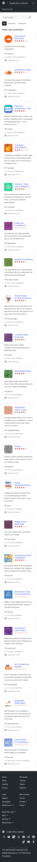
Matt (5, 815)
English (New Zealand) (15, 832)
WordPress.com (9, 812)
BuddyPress (7, 823)
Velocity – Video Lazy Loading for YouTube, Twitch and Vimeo (23, 185)
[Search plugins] (30, 17)
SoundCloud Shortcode (19, 37)
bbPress (6, 819)
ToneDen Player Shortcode (21, 336)
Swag (23, 805)
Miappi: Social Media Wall (20, 523)
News (4, 781)
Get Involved (24, 794)
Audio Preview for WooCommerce (22, 297)
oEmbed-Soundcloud (23, 259)
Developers (6, 802)
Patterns (23, 788)
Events (22, 798)
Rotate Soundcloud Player (22, 484)
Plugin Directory (7, 9)
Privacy (5, 788)
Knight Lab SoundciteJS (19, 224)
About (4, 777)
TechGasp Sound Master (20, 146)
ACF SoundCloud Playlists (21, 665)
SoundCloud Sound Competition (22, 556)
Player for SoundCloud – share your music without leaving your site (23, 107)
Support (5, 798)
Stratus (17, 446)
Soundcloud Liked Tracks (20, 629)
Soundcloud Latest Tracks (20, 408)
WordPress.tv (8, 805)
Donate (23, 802)
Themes (23, 781)
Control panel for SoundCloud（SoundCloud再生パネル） (23, 741)
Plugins (22, 784)
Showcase (23, 777)
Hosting (5, 784)
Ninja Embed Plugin (22, 371)
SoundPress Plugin (22, 70)
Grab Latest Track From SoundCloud (22, 593)
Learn (4, 794)
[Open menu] (33, 3)
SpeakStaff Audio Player (19, 702)
